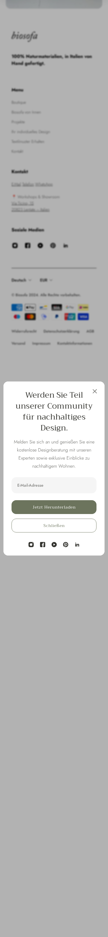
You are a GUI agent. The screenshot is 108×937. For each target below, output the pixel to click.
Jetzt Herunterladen (54, 507)
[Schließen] (95, 391)
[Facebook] (43, 544)
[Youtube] (54, 544)
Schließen (54, 525)
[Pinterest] (66, 544)
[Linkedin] (77, 544)
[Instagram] (31, 544)
